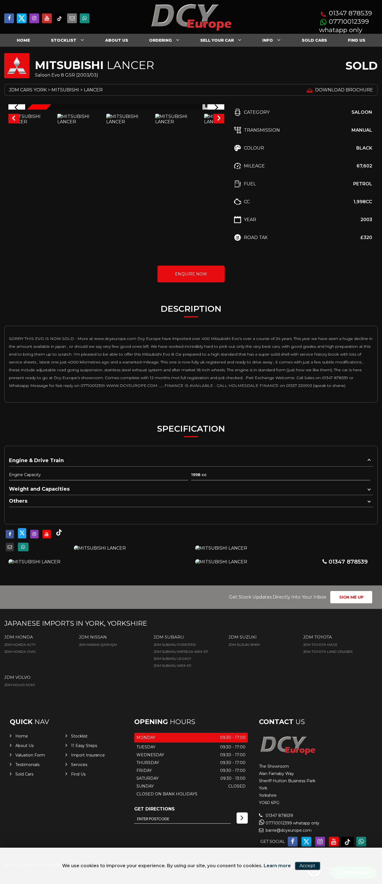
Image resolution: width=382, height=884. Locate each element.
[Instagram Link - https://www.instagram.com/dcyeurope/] (34, 18)
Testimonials (27, 764)
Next (219, 119)
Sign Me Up (351, 597)
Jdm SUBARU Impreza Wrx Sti (181, 651)
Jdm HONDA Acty (20, 644)
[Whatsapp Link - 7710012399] (84, 18)
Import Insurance (88, 755)
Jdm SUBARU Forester (175, 644)
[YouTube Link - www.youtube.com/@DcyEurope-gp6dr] (47, 18)
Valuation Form (30, 755)
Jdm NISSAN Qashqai (98, 644)
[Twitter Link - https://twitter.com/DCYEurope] (22, 18)
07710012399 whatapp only (344, 26)
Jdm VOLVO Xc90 (19, 685)
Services (79, 764)
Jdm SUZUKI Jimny (244, 644)
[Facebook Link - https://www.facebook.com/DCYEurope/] (9, 18)
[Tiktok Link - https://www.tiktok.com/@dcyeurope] (59, 18)
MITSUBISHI (65, 90)
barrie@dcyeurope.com (288, 830)
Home (23, 40)
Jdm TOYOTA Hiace (320, 644)
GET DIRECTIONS (154, 809)
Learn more (277, 865)
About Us (116, 40)
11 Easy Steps (84, 745)
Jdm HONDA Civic (20, 651)
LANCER (93, 90)
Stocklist (63, 40)
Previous (13, 119)
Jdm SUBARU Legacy (172, 658)
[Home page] (191, 17)
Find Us (356, 40)
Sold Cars (314, 40)
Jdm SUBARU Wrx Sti (172, 665)
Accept (307, 865)
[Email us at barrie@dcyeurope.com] (72, 18)
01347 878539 (350, 13)
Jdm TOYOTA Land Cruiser (328, 651)
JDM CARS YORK (28, 90)
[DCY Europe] (287, 754)
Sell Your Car (217, 40)
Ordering (160, 40)
